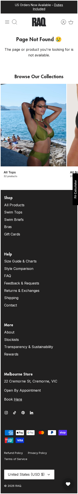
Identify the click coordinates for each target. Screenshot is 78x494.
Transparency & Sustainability (28, 347)
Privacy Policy (37, 453)
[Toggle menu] (7, 22)
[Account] (61, 22)
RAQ (18, 485)
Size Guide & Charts (20, 261)
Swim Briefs (14, 219)
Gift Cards (12, 234)
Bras (8, 227)
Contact (10, 305)
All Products (14, 205)
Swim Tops (13, 212)
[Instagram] (6, 412)
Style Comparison (18, 268)
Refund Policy (13, 453)
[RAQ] (39, 22)
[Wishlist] (68, 484)
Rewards (11, 354)
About (9, 332)
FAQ (7, 276)
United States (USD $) (26, 474)
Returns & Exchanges (21, 290)
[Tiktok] (14, 412)
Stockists (11, 339)
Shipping (11, 298)
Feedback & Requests (21, 283)
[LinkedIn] (31, 412)
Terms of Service (15, 459)
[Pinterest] (23, 412)
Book (13, 399)
